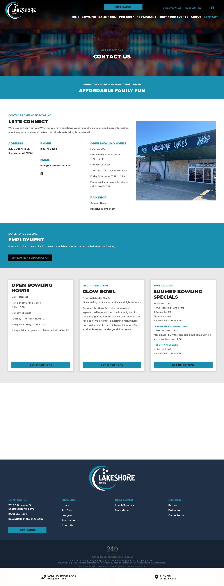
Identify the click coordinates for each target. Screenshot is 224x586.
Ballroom (174, 510)
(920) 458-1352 (193, 8)
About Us (67, 525)
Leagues (67, 515)
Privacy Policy (86, 566)
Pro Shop (67, 510)
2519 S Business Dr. (19, 148)
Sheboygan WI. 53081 (20, 153)
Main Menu (122, 510)
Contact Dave (98, 203)
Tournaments (70, 520)
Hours (65, 505)
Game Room (176, 515)
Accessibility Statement (106, 566)
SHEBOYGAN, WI (172, 8)
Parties (172, 505)
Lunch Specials (124, 505)
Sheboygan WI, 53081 (22, 508)
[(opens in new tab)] (112, 550)
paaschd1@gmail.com (102, 208)
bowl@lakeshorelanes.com (55, 165)
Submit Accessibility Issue (132, 566)
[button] (123, 7)
